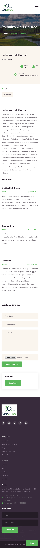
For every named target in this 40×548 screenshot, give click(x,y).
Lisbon (4, 468)
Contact (5, 455)
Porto (4, 472)
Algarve (4, 465)
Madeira (5, 475)
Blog (3, 448)
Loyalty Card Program (10, 444)
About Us (5, 441)
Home (6, 33)
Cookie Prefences (8, 451)
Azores (4, 479)
